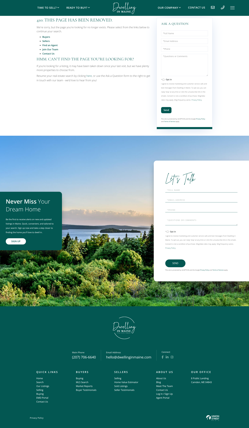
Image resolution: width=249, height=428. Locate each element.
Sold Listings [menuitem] (121, 386)
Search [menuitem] (40, 382)
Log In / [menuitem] (160, 393)
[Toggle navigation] (232, 7)
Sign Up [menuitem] (169, 393)
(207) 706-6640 (84, 355)
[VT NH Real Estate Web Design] (212, 418)
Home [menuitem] (39, 378)
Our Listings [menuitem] (42, 386)
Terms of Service (169, 121)
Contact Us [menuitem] (196, 7)
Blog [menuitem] (158, 382)
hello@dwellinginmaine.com (128, 355)
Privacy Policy (197, 100)
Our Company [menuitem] (168, 8)
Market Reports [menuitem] (84, 386)
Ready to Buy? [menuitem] (76, 8)
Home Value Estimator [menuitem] (126, 382)
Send (166, 110)
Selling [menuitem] (39, 390)
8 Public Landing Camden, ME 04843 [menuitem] (201, 380)
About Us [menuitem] (161, 378)
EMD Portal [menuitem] (42, 397)
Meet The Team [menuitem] (164, 386)
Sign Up (15, 241)
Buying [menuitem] (40, 393)
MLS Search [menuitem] (82, 382)
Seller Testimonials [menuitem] (124, 390)
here (89, 76)
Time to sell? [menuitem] (46, 8)
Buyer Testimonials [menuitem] (86, 390)
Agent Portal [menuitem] (162, 397)
